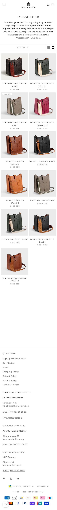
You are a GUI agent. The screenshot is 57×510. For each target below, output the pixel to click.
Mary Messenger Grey (42, 201)
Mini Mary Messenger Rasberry (42, 124)
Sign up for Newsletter (14, 358)
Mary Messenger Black (42, 162)
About (6, 367)
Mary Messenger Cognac (15, 163)
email (6, 412)
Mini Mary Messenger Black (42, 241)
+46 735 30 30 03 (18, 412)
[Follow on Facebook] (4, 478)
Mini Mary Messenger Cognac (15, 280)
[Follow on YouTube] (17, 478)
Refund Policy (10, 376)
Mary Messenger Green (15, 240)
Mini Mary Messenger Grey (15, 124)
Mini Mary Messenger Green (42, 85)
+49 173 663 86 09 (18, 444)
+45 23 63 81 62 (17, 470)
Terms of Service (11, 385)
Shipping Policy (11, 372)
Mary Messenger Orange (15, 202)
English (41, 486)
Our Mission (9, 363)
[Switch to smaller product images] (53, 47)
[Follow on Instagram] (11, 478)
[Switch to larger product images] (48, 47)
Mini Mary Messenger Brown (15, 85)
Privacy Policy (10, 380)
